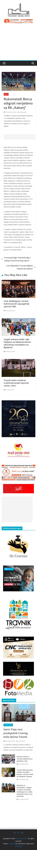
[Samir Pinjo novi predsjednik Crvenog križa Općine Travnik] (18, 713)
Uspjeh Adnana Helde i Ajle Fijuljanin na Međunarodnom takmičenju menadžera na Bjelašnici (17, 343)
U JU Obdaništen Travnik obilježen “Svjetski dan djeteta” (19, 267)
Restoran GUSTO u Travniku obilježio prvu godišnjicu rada (24, 759)
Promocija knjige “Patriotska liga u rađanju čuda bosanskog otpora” (17, 259)
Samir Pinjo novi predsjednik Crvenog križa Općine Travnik (15, 733)
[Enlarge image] (33, 403)
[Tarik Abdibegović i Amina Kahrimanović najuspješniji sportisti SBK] (18, 281)
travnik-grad (22, 112)
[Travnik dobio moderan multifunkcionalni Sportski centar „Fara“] (18, 360)
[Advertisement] (18, 43)
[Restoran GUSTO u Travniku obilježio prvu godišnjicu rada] (8, 760)
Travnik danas (8, 725)
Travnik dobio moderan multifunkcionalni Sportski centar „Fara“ (16, 383)
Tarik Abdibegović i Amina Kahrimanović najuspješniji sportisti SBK (16, 304)
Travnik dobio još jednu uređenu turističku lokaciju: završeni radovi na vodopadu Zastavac (25, 773)
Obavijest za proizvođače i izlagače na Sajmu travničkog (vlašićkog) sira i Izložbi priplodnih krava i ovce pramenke (24, 790)
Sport (6, 94)
